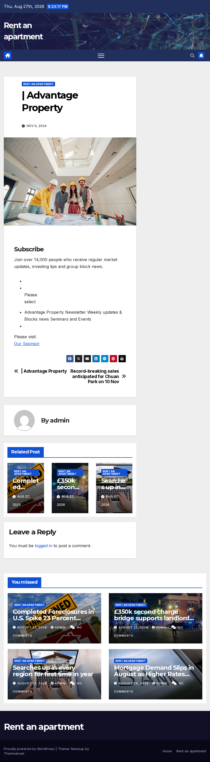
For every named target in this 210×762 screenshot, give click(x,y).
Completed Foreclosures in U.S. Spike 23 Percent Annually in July (53, 618)
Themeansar (14, 753)
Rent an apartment (38, 84)
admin (59, 420)
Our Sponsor (27, 343)
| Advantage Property (44, 371)
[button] (192, 55)
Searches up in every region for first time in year (53, 671)
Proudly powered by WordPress (30, 749)
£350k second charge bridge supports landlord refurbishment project (151, 618)
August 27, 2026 (32, 627)
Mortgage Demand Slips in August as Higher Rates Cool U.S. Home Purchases (154, 674)
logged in (43, 545)
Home (167, 751)
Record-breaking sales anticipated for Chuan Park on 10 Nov (94, 376)
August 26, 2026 (134, 683)
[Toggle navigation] (101, 56)
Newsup (77, 749)
